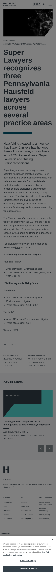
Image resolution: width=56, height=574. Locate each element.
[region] (28, 555)
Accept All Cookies (27, 569)
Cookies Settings (28, 561)
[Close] (52, 540)
